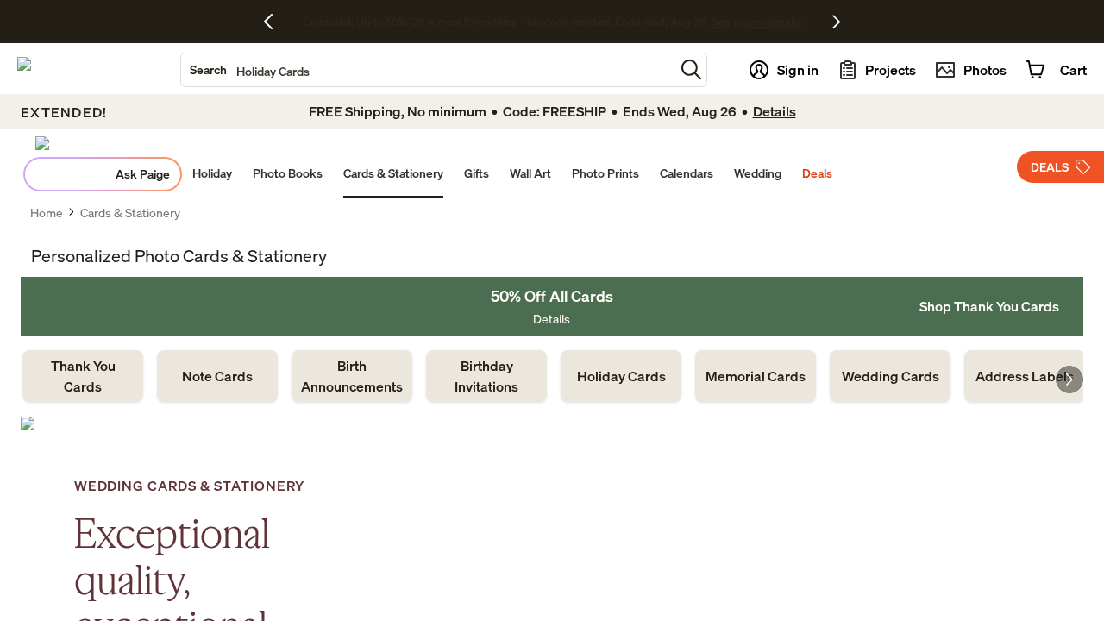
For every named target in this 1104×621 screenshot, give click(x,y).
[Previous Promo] (274, 21)
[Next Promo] (836, 21)
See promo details (703, 21)
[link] (82, 376)
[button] (691, 69)
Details (551, 318)
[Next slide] (1069, 379)
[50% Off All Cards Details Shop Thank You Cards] (552, 306)
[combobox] (427, 69)
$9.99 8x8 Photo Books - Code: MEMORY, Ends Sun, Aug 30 (504, 21)
